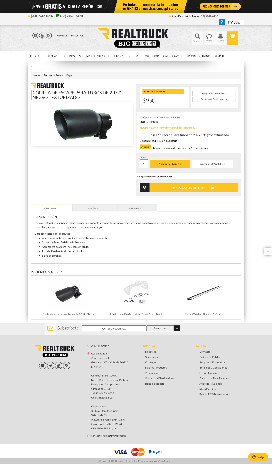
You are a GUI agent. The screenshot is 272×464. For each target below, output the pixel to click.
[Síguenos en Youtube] (42, 35)
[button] (197, 38)
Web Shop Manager (163, 461)
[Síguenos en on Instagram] (66, 365)
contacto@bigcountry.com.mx (108, 435)
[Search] (197, 38)
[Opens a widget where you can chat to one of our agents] (258, 457)
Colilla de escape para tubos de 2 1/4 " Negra (68, 314)
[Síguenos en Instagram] (49, 35)
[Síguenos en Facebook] (35, 35)
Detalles (92, 207)
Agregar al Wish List (212, 163)
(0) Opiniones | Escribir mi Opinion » (160, 117)
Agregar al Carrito (170, 163)
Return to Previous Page (58, 75)
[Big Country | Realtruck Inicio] (136, 31)
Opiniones (134, 207)
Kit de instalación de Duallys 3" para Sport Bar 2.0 (136, 314)
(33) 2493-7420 (100, 346)
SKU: (143, 121)
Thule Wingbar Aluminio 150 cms (204, 314)
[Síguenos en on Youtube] (58, 365)
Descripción (50, 207)
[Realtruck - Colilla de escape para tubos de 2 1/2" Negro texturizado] (47, 85)
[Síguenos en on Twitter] (50, 365)
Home (36, 75)
